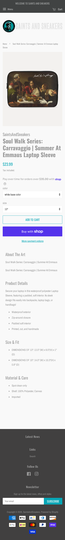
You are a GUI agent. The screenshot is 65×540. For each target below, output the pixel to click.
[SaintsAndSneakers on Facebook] (29, 474)
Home (5, 43)
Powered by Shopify (49, 512)
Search (33, 456)
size (5, 203)
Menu (10, 9)
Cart (59, 9)
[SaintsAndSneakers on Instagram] (36, 474)
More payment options (33, 241)
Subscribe (53, 501)
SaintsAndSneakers (31, 512)
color (5, 188)
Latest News (32, 436)
